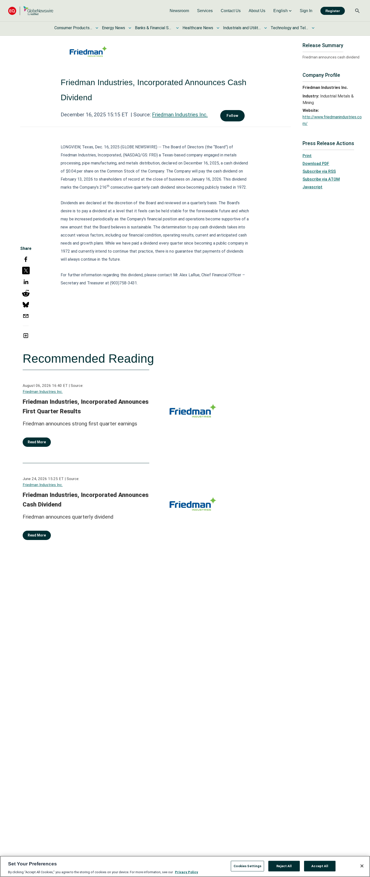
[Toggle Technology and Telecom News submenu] (313, 27)
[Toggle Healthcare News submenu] (217, 27)
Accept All (319, 866)
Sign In (306, 11)
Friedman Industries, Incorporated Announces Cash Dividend (86, 499)
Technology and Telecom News (289, 27)
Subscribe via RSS (319, 171)
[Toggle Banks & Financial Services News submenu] (177, 27)
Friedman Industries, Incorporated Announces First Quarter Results (86, 406)
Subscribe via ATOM (321, 179)
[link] (179, 11)
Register (332, 11)
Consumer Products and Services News (73, 27)
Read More (37, 442)
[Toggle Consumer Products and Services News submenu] (96, 27)
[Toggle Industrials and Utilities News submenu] (265, 27)
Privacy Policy (186, 872)
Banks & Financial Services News (154, 27)
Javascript (312, 187)
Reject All (284, 866)
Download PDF (316, 163)
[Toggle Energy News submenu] (129, 27)
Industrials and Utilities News (242, 27)
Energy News (113, 27)
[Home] (30, 10)
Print (307, 155)
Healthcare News (197, 27)
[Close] (361, 865)
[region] (185, 866)
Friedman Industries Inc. (180, 115)
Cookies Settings (247, 866)
